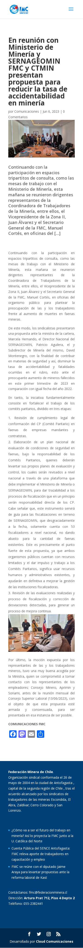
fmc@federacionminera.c (47, 892)
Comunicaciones (26, 111)
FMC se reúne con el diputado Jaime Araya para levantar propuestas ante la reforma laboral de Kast (40, 872)
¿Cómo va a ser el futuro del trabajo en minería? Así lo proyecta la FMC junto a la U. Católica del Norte (42, 835)
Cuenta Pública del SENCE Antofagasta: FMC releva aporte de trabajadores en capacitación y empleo (41, 854)
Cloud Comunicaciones (54, 941)
